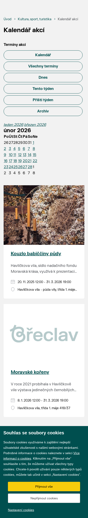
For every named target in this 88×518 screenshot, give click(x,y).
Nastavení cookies (21, 510)
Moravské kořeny (30, 372)
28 (30, 167)
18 (15, 161)
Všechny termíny (43, 66)
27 (25, 167)
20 (25, 161)
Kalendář (43, 55)
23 (6, 167)
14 (29, 155)
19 (20, 161)
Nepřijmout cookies (44, 498)
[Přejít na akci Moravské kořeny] (44, 333)
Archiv (43, 111)
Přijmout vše (44, 486)
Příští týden (43, 100)
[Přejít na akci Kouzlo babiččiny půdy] (44, 215)
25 (15, 167)
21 (29, 161)
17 (10, 161)
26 (20, 167)
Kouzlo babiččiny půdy (36, 254)
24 (11, 167)
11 (14, 155)
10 (11, 155)
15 (34, 155)
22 (35, 161)
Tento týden (43, 89)
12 (20, 155)
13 (24, 155)
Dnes (43, 77)
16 (5, 161)
